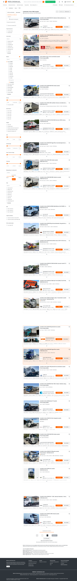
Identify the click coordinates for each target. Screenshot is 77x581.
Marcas (51, 563)
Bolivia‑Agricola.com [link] (53, 574)
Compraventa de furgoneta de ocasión (40, 552)
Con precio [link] (10, 104)
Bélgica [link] (10, 189)
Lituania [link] (10, 199)
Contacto (62, 563)
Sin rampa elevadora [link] (12, 129)
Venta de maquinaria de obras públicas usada (38, 551)
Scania (53, 542)
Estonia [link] (9, 194)
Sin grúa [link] (10, 126)
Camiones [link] (9, 14)
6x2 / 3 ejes (10, 210)
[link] (14, 63)
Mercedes (38, 542)
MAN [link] (10, 85)
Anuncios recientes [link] (12, 25)
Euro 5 (9, 115)
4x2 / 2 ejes (10, 208)
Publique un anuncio (51, 1)
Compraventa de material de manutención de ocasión (43, 553)
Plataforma (10, 41)
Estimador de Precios (32, 563)
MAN (41, 542)
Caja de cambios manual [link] (13, 217)
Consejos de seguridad (54, 561)
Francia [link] (10, 196)
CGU (28, 578)
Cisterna (10, 46)
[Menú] (4, 2)
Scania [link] (10, 92)
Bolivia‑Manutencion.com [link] (44, 574)
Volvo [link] (14, 14)
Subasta (10, 32)
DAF (51, 542)
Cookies (18, 579)
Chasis (9, 42)
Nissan (56, 542)
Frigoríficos (10, 47)
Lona (9, 51)
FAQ (50, 564)
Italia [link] (9, 197)
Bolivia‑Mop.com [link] (26, 574)
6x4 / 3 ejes (10, 211)
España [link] (10, 192)
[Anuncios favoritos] (62, 2)
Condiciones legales (10, 578)
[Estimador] (57, 12)
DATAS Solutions (64, 564)
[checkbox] (69, 18)
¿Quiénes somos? (64, 561)
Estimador (47, 538)
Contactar (59, 26)
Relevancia (64, 11)
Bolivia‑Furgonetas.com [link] (34, 574)
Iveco (46, 542)
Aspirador (10, 49)
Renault (43, 542)
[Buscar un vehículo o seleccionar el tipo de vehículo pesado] (43, 2)
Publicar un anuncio (43, 561)
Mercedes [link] (11, 84)
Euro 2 (9, 117)
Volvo (10, 61)
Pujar (59, 306)
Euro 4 (9, 114)
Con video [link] (10, 225)
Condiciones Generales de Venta (20, 578)
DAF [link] (9, 90)
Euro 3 (9, 110)
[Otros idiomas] (73, 2)
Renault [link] (10, 87)
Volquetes (10, 44)
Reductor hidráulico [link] (12, 131)
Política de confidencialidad (11, 579)
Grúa (9, 124)
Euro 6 (9, 118)
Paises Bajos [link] (11, 200)
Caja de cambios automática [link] (14, 219)
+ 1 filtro (8, 16)
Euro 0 (9, 112)
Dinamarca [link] (10, 191)
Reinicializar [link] (18, 12)
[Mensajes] (59, 2)
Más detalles (66, 26)
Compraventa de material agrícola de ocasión (40, 554)
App (8, 566)
